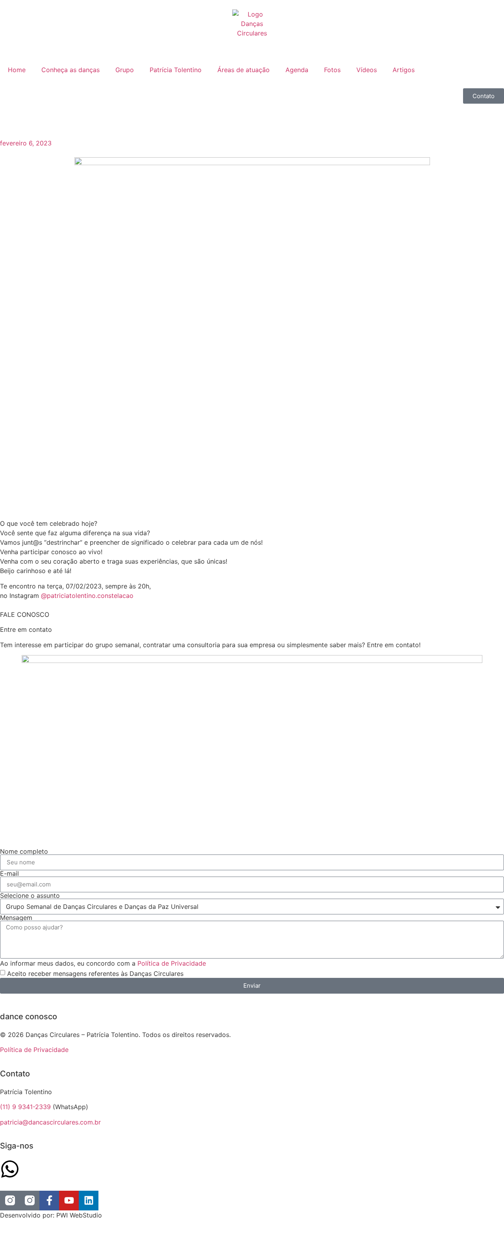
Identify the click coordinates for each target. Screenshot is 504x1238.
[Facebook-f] (49, 1200)
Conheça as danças (70, 70)
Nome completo (24, 851)
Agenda (296, 70)
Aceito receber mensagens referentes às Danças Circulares (95, 973)
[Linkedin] (88, 1200)
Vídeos (366, 70)
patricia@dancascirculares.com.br (50, 1122)
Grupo (124, 70)
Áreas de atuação (243, 70)
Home (17, 70)
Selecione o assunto (30, 895)
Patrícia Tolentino (176, 70)
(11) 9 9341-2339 (25, 1107)
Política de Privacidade (171, 963)
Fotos (332, 70)
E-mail (9, 873)
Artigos (404, 70)
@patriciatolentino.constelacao (87, 595)
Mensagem (16, 917)
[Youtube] (69, 1200)
